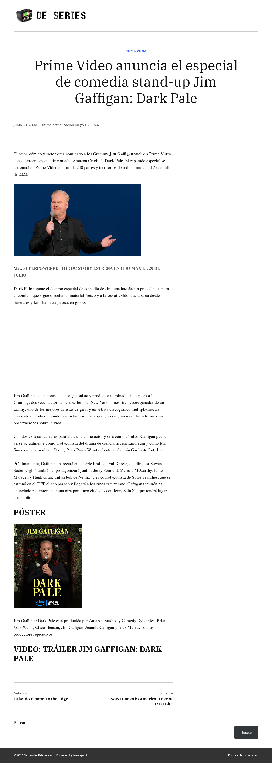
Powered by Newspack (72, 755)
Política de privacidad (243, 755)
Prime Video (136, 51)
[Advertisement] (93, 342)
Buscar (20, 722)
